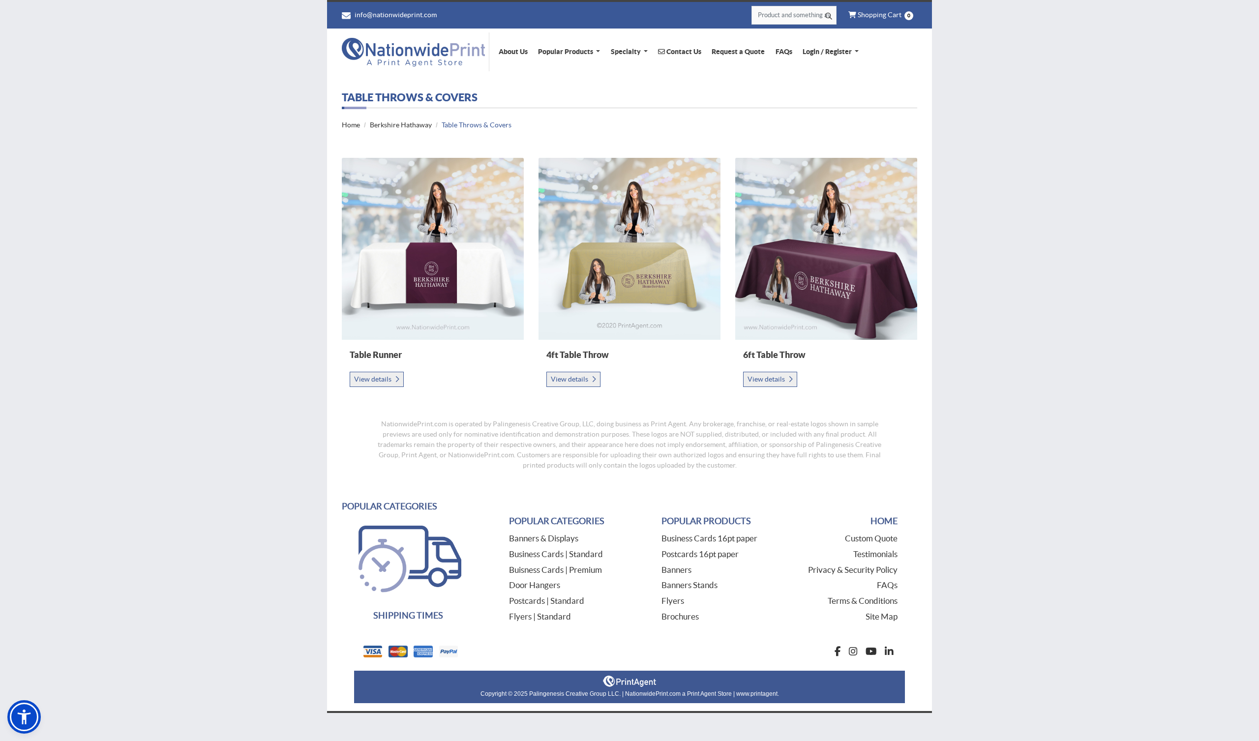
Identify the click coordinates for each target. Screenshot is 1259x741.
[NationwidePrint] (415, 51)
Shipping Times (408, 615)
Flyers (672, 600)
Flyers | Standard (540, 616)
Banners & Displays (543, 538)
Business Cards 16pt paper (709, 538)
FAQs (887, 585)
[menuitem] (513, 51)
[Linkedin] (889, 651)
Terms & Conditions (863, 600)
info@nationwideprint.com (395, 15)
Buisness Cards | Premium (555, 569)
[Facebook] (838, 651)
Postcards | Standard (546, 600)
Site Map (882, 616)
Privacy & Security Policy (853, 569)
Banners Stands (689, 585)
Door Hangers (534, 585)
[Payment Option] (491, 651)
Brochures (680, 616)
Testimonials (875, 554)
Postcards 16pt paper (700, 554)
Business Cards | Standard (556, 554)
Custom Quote (871, 538)
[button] (24, 717)
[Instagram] (853, 651)
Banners (676, 569)
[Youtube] (871, 651)
